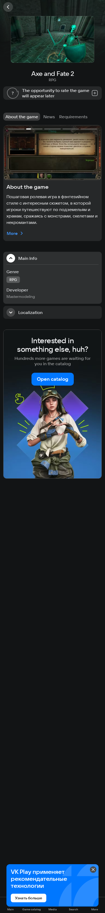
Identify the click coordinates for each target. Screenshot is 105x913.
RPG (52, 80)
